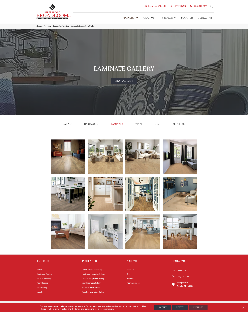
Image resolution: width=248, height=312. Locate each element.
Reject (180, 307)
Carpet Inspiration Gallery (92, 270)
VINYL (138, 124)
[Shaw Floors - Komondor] (105, 194)
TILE (157, 124)
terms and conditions (84, 309)
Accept (163, 307)
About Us (130, 270)
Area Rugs (41, 292)
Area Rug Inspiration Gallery (93, 292)
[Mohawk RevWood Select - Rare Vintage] (68, 156)
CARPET (67, 124)
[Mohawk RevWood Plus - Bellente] (105, 231)
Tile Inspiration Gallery (91, 288)
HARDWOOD (91, 124)
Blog (128, 274)
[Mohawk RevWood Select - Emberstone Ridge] (105, 156)
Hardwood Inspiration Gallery (93, 274)
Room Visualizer (133, 283)
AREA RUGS (179, 124)
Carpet (39, 270)
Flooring (47, 26)
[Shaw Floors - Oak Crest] (180, 194)
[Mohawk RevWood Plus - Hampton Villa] (68, 194)
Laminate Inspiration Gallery (93, 279)
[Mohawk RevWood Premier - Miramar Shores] (68, 231)
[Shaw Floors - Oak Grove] (180, 156)
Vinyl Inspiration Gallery (91, 283)
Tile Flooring (42, 288)
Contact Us (181, 270)
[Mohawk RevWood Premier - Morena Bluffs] (142, 194)
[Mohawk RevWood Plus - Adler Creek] (142, 231)
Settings (198, 307)
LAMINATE (117, 124)
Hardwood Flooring (44, 274)
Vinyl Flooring (42, 283)
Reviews (130, 279)
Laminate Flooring (61, 26)
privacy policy (61, 309)
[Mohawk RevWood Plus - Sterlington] (180, 231)
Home (39, 26)
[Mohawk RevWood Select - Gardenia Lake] (142, 156)
